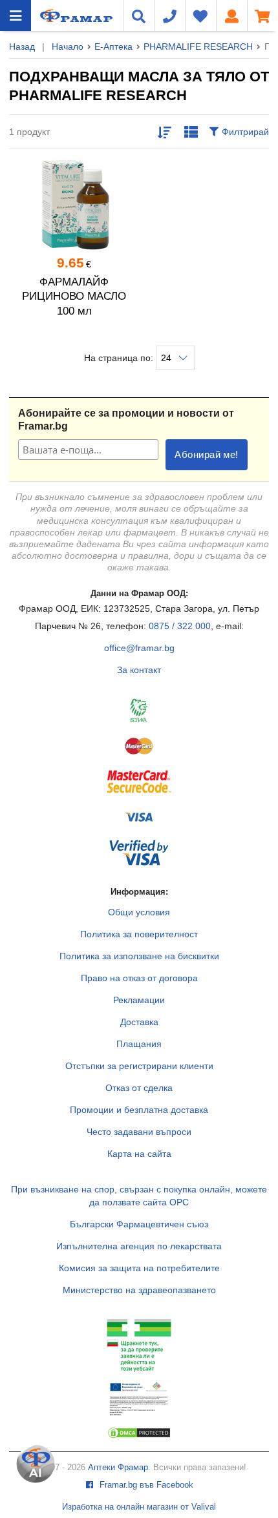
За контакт (139, 670)
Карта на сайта (139, 1154)
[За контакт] (169, 15)
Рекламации (139, 1000)
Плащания (139, 1044)
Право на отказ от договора (139, 978)
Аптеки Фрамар (118, 1467)
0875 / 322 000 (180, 626)
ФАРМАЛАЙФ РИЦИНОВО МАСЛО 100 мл (74, 296)
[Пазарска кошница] (262, 15)
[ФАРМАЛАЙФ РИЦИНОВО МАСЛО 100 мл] (74, 204)
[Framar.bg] (59, 15)
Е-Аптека (113, 46)
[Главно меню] (15, 15)
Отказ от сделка (139, 1088)
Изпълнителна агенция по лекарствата (139, 1246)
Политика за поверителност (139, 934)
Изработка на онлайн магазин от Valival (139, 1507)
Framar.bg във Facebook (145, 1485)
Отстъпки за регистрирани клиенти (139, 1066)
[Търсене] (138, 15)
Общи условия (139, 912)
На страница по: (120, 358)
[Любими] (200, 15)
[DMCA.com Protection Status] (139, 1436)
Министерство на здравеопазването (139, 1290)
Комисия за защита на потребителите (139, 1268)
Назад (22, 46)
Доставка (139, 1022)
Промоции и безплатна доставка (139, 1110)
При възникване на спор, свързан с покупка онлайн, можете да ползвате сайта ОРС (139, 1195)
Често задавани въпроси (139, 1132)
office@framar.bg (139, 648)
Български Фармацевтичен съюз (139, 1224)
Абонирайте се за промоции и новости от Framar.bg (126, 419)
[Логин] (231, 15)
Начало (67, 46)
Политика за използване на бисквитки (139, 956)
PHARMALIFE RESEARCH (198, 46)
